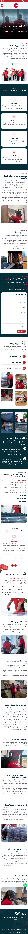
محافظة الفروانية (21, 498)
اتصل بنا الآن (20, 331)
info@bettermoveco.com (19, 922)
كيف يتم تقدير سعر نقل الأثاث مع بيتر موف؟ (15, 586)
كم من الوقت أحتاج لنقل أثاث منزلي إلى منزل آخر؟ (13, 593)
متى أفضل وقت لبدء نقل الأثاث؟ (18, 578)
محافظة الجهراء (22, 495)
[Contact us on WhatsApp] (25, 885)
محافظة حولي (22, 501)
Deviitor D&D (15, 932)
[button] (2, 5)
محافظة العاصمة (22, 480)
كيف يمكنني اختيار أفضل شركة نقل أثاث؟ (16, 589)
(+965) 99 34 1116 (21, 925)
